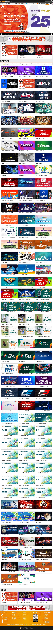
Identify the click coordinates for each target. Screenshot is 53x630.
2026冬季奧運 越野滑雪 (7, 460)
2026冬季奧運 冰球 (23, 448)
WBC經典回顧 (22, 361)
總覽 (4, 64)
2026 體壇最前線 (22, 187)
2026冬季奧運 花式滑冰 (7, 435)
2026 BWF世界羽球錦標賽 (7, 76)
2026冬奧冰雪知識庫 (40, 497)
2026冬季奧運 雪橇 (6, 472)
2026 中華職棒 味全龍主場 (24, 126)
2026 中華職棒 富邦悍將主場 (8, 126)
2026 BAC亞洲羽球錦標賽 (7, 200)
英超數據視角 (22, 534)
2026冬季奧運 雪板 (40, 485)
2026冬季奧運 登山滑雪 (24, 435)
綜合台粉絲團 (46, 618)
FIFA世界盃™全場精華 (41, 287)
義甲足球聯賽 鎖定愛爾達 (8, 34)
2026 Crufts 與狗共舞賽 (41, 324)
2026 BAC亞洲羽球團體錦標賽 (8, 386)
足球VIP (35, 3)
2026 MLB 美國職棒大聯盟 (41, 88)
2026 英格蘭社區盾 (40, 150)
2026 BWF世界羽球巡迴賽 (7, 187)
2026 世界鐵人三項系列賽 (41, 262)
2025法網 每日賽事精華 (7, 584)
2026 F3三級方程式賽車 (41, 398)
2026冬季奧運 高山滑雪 (7, 448)
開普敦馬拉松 (5, 262)
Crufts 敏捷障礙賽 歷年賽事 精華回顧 (44, 336)
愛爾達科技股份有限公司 (11, 624)
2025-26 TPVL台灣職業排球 (42, 373)
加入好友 (5, 622)
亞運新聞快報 (4, 55)
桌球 (38, 64)
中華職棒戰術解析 (6, 534)
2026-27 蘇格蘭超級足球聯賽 (8, 150)
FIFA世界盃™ (41, 3)
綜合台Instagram (46, 622)
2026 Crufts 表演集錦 (6, 336)
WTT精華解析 (39, 534)
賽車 (42, 64)
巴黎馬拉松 (38, 274)
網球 (34, 64)
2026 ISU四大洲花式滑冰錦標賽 (25, 386)
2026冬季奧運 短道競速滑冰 (42, 472)
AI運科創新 (14, 64)
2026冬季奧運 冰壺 (23, 460)
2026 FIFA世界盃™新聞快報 (8, 299)
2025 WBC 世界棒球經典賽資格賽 (26, 373)
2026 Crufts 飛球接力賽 (24, 324)
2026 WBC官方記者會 (40, 348)
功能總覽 (13, 619)
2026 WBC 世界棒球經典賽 (24, 348)
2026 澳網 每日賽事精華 (24, 522)
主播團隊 (5, 619)
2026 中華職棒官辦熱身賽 (7, 373)
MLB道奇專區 (22, 113)
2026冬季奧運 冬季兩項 (41, 448)
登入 (41, 1)
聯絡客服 (24, 617)
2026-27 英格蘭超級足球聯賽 (25, 76)
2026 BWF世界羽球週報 (24, 410)
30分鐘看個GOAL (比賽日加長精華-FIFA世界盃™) (29, 287)
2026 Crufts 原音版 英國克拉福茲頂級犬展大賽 (12, 311)
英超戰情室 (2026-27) (23, 150)
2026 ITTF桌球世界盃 (23, 225)
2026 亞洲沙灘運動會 (23, 274)
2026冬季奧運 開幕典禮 (24, 423)
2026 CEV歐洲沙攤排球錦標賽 (25, 200)
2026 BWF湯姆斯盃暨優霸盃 (42, 187)
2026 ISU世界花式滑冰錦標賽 (42, 225)
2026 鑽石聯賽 (39, 212)
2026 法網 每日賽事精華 (41, 249)
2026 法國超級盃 (39, 163)
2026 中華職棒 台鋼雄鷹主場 (42, 113)
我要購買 (17, 3)
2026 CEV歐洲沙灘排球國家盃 (8, 274)
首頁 (2, 3)
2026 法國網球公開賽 (23, 249)
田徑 (49, 64)
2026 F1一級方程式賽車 (7, 138)
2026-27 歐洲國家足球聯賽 (7, 398)
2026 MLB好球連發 (23, 101)
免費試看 (13, 614)
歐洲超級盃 (4, 175)
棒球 (20, 64)
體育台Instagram (46, 619)
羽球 (31, 64)
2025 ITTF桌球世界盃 (23, 584)
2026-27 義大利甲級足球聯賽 (42, 76)
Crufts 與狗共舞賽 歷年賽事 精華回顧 (10, 348)
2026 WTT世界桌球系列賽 (7, 212)
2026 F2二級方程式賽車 (24, 398)
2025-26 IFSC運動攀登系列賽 (25, 559)
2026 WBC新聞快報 (6, 361)
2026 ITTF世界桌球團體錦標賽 (25, 212)
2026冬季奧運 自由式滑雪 (41, 460)
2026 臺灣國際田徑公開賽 (24, 262)
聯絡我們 (44, 624)
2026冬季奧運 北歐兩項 (24, 472)
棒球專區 (29, 3)
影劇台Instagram (46, 621)
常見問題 (24, 614)
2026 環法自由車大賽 (23, 138)
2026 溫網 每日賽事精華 (7, 249)
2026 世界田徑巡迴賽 (6, 225)
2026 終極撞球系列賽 (6, 287)
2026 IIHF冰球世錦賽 (23, 237)
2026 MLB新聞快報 (6, 101)
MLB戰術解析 (22, 55)
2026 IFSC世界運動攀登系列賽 (8, 237)
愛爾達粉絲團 (46, 614)
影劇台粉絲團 (46, 617)
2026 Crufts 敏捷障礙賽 (7, 324)
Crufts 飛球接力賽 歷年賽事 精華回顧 (27, 336)
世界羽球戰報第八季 (40, 510)
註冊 (44, 1)
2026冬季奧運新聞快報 (24, 497)
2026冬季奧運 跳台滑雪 (24, 485)
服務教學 (24, 618)
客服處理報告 (25, 619)
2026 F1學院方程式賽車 (7, 410)
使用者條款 (14, 617)
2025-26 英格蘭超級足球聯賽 (42, 386)
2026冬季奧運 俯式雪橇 (7, 485)
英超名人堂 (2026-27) (23, 175)
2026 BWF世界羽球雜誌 (24, 510)
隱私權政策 (14, 618)
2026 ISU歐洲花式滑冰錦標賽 (8, 423)
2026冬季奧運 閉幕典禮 (41, 423)
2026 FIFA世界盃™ (40, 138)
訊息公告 (24, 615)
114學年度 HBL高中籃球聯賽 (42, 559)
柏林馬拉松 (4, 559)
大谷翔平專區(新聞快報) (7, 113)
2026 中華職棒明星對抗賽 (41, 175)
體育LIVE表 (11, 3)
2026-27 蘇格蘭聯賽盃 (6, 163)
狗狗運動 (8, 64)
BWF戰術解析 (39, 55)
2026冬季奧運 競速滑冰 (7, 497)
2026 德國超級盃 (22, 163)
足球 (23, 64)
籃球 (27, 64)
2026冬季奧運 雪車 (40, 435)
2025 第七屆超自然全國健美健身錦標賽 (10, 571)
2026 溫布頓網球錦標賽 (41, 237)
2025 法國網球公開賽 (40, 571)
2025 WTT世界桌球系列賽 (41, 547)
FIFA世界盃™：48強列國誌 (25, 299)
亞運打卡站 (23, 3)
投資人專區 (6, 617)
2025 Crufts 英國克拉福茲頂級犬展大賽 (27, 311)
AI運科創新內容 (5, 510)
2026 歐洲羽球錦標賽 (40, 200)
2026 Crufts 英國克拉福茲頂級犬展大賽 (44, 299)
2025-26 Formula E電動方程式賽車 (43, 410)
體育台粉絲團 (46, 615)
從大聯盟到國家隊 (40, 361)
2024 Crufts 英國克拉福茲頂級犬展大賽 (44, 311)
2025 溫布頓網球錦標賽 (24, 571)
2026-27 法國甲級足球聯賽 (7, 88)
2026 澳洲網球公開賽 (6, 522)
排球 (45, 64)
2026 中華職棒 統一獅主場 (41, 126)
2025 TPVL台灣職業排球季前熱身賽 (26, 547)
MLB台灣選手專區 (40, 101)
